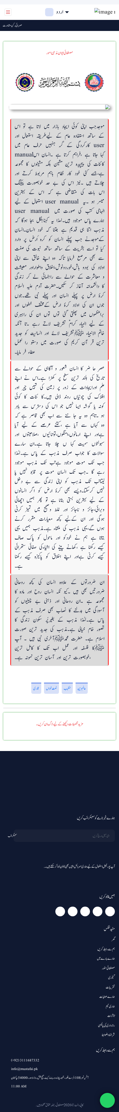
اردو (59, 12)
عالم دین (81, 688)
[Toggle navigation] (8, 12)
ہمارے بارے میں (106, 959)
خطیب (67, 688)
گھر (113, 940)
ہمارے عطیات (107, 997)
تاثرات (111, 1016)
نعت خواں (51, 688)
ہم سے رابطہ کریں (106, 949)
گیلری (111, 978)
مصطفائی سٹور (108, 968)
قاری (36, 688)
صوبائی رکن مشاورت (15, 25)
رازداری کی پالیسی (106, 1026)
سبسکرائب (12, 836)
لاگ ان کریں (28, 12)
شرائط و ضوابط (108, 1035)
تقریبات (110, 987)
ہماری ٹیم (110, 1006)
